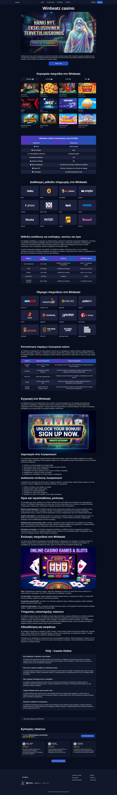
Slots (86, 79)
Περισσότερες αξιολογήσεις (58, 761)
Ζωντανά (48, 79)
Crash (67, 79)
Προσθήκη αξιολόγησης (87, 735)
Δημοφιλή (28, 79)
